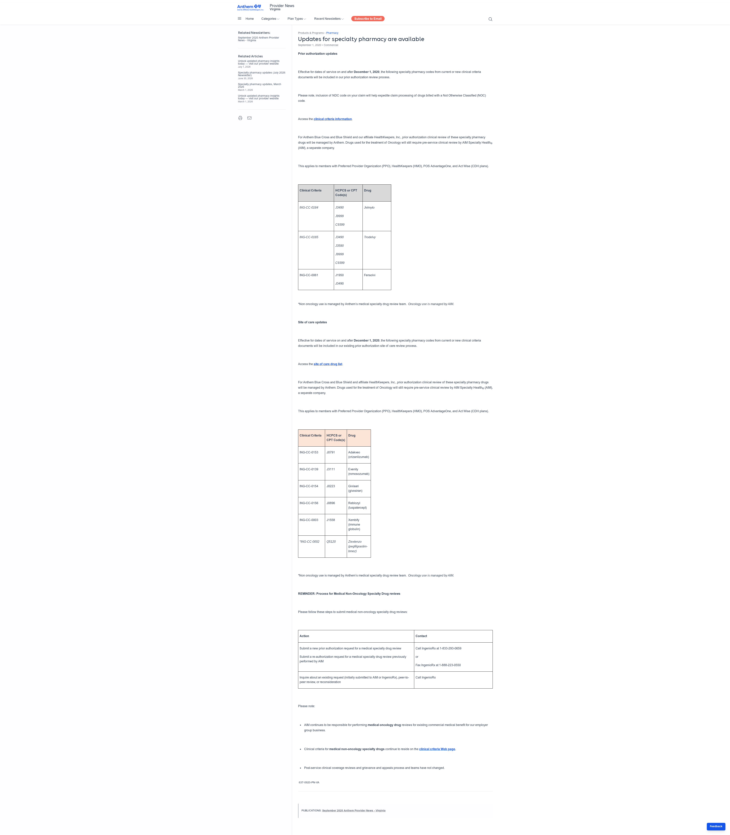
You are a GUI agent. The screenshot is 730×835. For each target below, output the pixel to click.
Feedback (716, 826)
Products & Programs (311, 33)
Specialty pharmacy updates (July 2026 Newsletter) (261, 74)
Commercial (331, 45)
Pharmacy (332, 33)
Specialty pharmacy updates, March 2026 (259, 86)
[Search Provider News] (490, 19)
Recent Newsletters (327, 19)
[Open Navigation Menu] (239, 18)
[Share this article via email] (249, 118)
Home (250, 19)
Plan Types (295, 19)
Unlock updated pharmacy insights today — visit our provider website (258, 62)
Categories (268, 19)
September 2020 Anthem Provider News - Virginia (258, 39)
